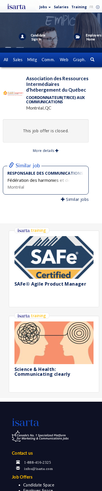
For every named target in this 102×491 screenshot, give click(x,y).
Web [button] (64, 59)
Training (79, 7)
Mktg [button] (32, 59)
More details (44, 150)
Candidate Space (38, 484)
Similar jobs (77, 199)
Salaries (61, 7)
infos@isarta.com (38, 468)
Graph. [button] (79, 59)
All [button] (6, 59)
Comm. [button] (48, 59)
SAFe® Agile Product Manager (50, 284)
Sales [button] (17, 59)
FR (91, 7)
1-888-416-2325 (37, 462)
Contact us (22, 452)
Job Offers (22, 476)
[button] (45, 5)
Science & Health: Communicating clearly (42, 371)
